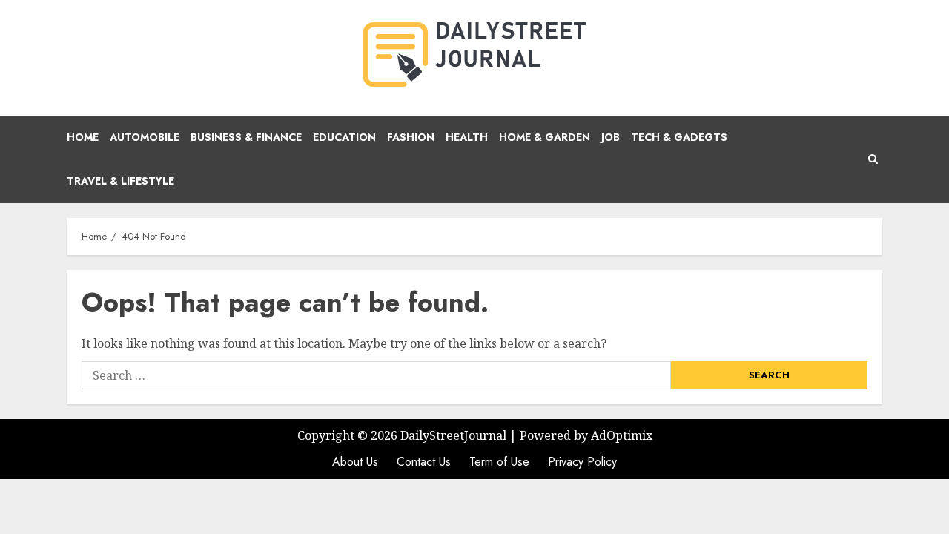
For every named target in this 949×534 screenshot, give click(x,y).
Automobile (144, 137)
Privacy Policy (582, 461)
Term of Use (499, 461)
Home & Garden (544, 137)
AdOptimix (621, 435)
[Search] (873, 159)
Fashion (410, 137)
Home (83, 137)
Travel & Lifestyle (120, 181)
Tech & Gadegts (679, 137)
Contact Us (424, 461)
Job (610, 137)
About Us (355, 461)
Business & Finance (246, 137)
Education (344, 137)
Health (467, 137)
